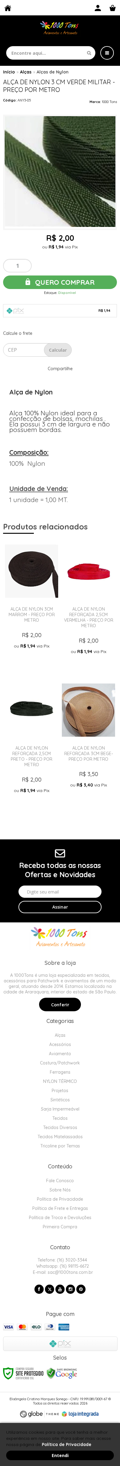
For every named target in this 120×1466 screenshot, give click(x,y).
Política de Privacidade (60, 1199)
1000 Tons (109, 102)
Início (9, 72)
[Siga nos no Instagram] (70, 1289)
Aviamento (60, 1053)
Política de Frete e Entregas (60, 1208)
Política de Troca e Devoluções (60, 1217)
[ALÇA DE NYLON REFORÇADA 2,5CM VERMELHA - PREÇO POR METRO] (88, 605)
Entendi (60, 1455)
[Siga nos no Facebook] (39, 1289)
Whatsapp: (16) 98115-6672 (62, 1266)
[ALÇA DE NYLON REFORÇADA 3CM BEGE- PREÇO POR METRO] (88, 744)
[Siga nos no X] (49, 1289)
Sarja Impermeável (60, 1109)
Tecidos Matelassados (60, 1136)
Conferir (60, 1005)
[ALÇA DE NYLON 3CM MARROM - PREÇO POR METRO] (31, 605)
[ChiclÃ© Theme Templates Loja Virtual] (39, 1414)
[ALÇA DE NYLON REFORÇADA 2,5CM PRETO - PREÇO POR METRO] (31, 744)
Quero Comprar (63, 282)
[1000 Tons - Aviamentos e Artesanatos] (60, 28)
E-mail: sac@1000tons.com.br (62, 1272)
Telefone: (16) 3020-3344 (61, 1260)
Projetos (60, 1090)
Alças (25, 72)
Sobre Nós (60, 1190)
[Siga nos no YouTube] (60, 1289)
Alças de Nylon (53, 72)
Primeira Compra (60, 1227)
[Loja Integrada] (80, 1414)
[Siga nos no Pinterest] (81, 1289)
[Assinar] (60, 907)
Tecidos (60, 1118)
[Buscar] (89, 53)
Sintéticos (60, 1100)
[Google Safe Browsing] (61, 1373)
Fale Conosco (60, 1180)
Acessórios (60, 1044)
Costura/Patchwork (60, 1063)
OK (58, 350)
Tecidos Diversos (60, 1127)
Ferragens (60, 1072)
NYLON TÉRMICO (60, 1081)
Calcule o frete (17, 333)
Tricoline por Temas (60, 1146)
